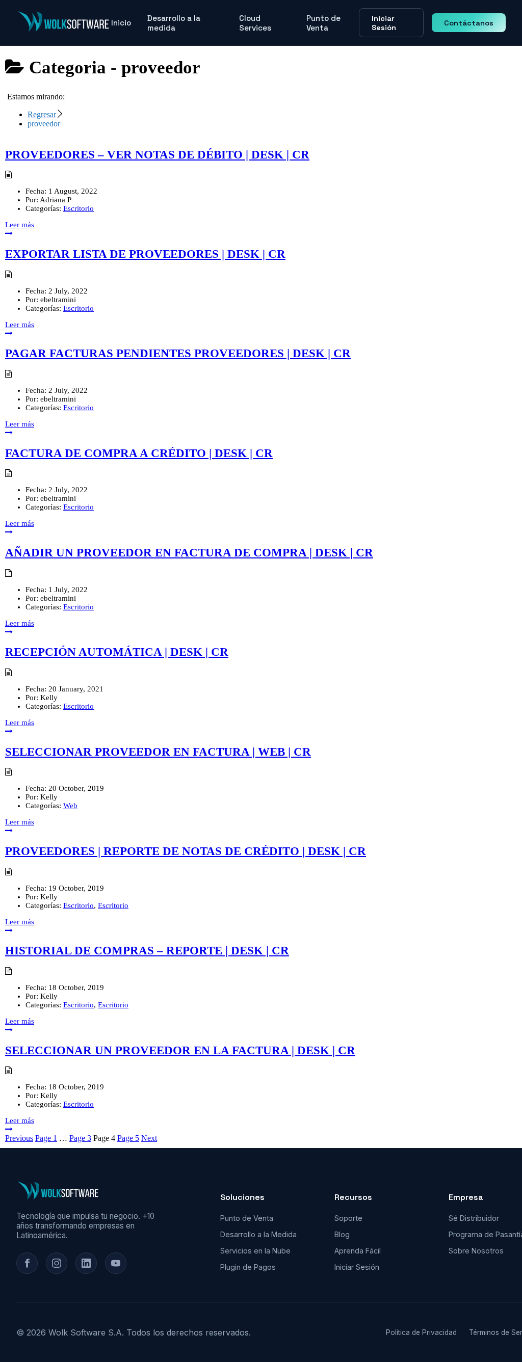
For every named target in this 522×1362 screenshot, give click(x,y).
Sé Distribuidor (474, 1218)
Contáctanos (468, 23)
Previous (19, 1138)
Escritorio (78, 208)
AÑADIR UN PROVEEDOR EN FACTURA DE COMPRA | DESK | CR (189, 552)
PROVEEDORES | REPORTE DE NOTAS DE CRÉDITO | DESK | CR (185, 851)
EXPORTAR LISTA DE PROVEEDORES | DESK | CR (145, 254)
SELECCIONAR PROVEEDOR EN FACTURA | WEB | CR (158, 751)
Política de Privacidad (421, 1332)
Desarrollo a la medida (173, 23)
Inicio (121, 23)
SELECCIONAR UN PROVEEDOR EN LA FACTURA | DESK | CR (180, 1050)
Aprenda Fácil (357, 1250)
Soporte (348, 1218)
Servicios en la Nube (255, 1250)
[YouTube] (115, 1263)
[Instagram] (56, 1263)
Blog (342, 1234)
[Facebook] (27, 1263)
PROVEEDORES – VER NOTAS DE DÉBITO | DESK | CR (157, 154)
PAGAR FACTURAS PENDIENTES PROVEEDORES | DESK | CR (178, 353)
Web (70, 806)
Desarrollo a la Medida (258, 1234)
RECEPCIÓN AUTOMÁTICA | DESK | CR (116, 652)
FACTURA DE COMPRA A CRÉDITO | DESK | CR (139, 453)
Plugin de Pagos (248, 1267)
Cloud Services (255, 23)
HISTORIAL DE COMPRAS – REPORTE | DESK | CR (147, 950)
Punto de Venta (323, 23)
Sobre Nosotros (476, 1250)
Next (149, 1138)
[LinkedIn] (86, 1263)
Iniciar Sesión (384, 23)
